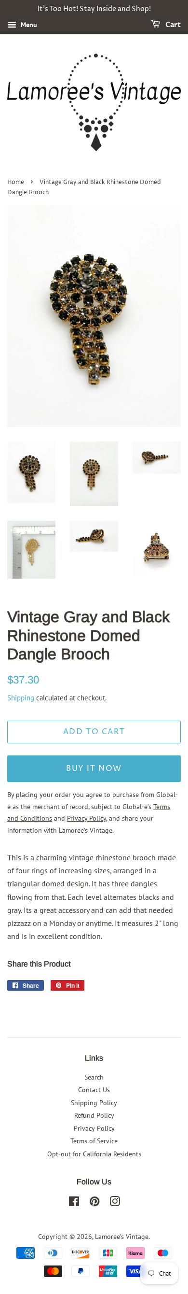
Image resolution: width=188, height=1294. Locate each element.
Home (15, 182)
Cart (172, 24)
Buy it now (94, 768)
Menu (28, 24)
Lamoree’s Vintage (121, 1236)
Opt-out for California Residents (94, 1154)
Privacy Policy (94, 1128)
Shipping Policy (94, 1102)
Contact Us (94, 1089)
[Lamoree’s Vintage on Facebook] (74, 1203)
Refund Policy (94, 1115)
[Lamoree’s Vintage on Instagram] (114, 1203)
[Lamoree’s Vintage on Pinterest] (94, 1203)
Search (94, 1077)
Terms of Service (94, 1141)
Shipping (20, 697)
